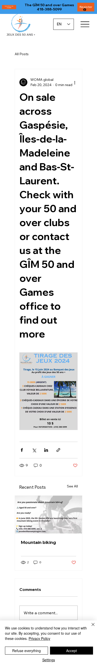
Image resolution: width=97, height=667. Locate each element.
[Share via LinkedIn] (46, 450)
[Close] (90, 627)
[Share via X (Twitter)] (34, 450)
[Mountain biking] (48, 514)
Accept (71, 650)
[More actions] (75, 82)
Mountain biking (38, 542)
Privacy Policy (39, 638)
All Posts (22, 54)
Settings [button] (48, 659)
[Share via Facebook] (21, 450)
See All (72, 486)
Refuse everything (26, 650)
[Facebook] (84, 9)
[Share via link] (58, 450)
